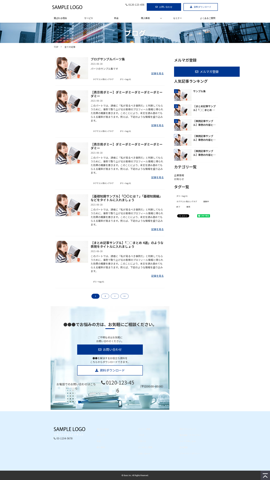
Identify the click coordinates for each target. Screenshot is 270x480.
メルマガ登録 (209, 71)
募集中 (206, 201)
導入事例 (145, 18)
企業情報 (179, 175)
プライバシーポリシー (190, 453)
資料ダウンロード (202, 7)
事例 (188, 206)
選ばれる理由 (60, 18)
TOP (56, 46)
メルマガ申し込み (188, 441)
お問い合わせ (165, 7)
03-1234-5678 (64, 438)
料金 (116, 18)
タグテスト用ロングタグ (103, 79)
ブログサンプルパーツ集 (108, 59)
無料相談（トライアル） (191, 435)
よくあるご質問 (207, 18)
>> (124, 296)
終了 (178, 206)
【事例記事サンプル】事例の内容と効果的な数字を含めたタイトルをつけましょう (204, 123)
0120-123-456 (136, 4)
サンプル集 (199, 91)
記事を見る (157, 73)
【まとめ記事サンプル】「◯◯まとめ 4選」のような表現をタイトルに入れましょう (127, 244)
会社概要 (184, 447)
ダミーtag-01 (125, 79)
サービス (88, 18)
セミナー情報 (144, 428)
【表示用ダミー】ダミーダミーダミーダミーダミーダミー (126, 94)
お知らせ (179, 179)
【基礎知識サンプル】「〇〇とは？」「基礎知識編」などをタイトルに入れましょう (126, 198)
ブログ (141, 435)
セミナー (177, 18)
